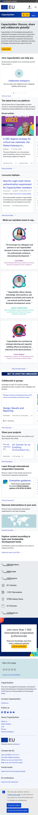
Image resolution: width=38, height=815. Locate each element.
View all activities (8, 215)
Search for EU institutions (9, 782)
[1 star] (3, 669)
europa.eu (16, 744)
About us (4, 721)
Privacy (3, 729)
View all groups (7, 428)
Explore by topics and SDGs (11, 552)
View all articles (7, 168)
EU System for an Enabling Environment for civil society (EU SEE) (21, 450)
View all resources (8, 500)
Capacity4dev (7, 15)
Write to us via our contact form (11, 760)
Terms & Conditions (7, 732)
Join (26, 15)
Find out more (6, 96)
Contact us (4, 703)
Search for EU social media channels (13, 771)
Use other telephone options (10, 757)
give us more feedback (12, 675)
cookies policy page (13, 794)
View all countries (8, 530)
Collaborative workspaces (19, 80)
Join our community (19, 646)
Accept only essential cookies (17, 810)
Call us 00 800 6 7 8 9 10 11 (10, 755)
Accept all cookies (14, 805)
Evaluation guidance (20, 480)
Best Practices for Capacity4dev (20, 194)
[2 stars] (5, 669)
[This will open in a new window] (8, 7)
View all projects (7, 462)
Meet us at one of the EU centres (12, 763)
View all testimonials (18, 369)
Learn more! (6, 49)
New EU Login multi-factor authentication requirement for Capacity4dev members (17, 184)
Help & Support (6, 724)
